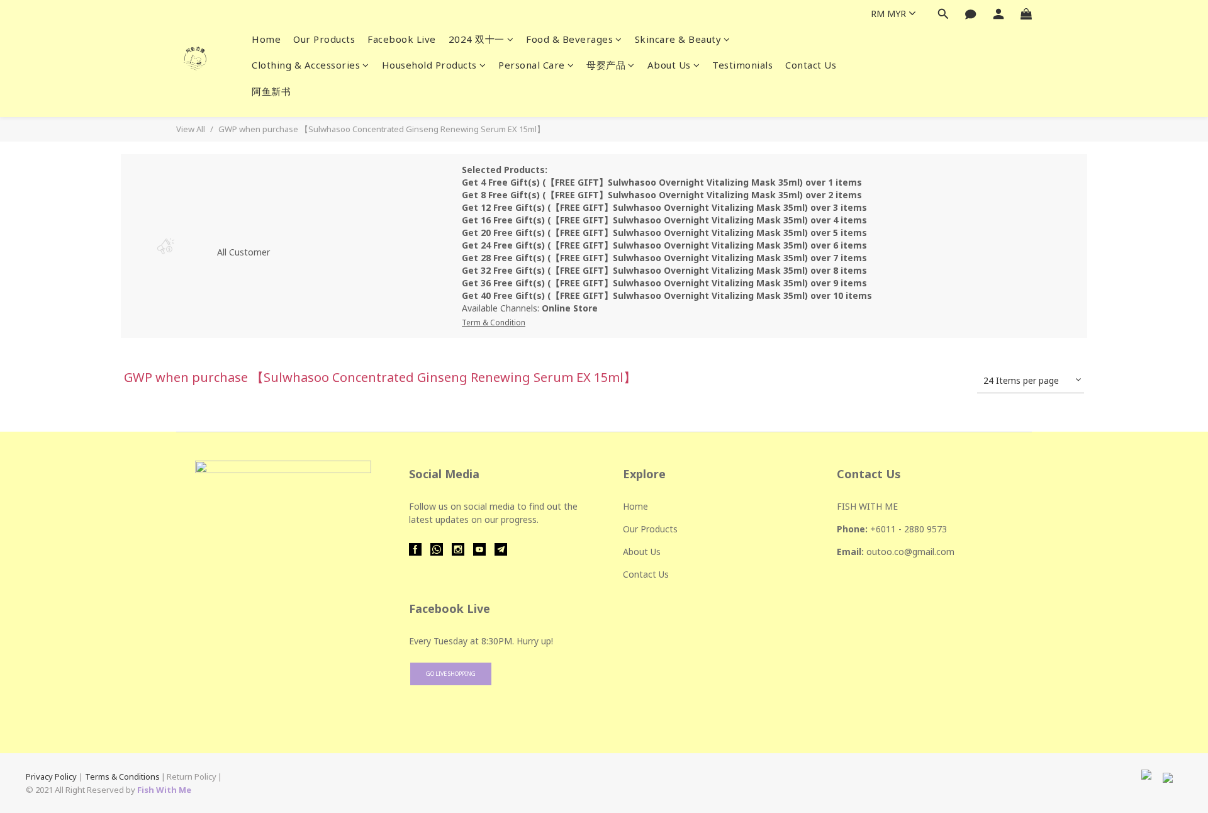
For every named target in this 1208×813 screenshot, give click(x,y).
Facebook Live (401, 39)
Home (266, 39)
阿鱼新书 (271, 91)
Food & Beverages (569, 39)
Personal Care (531, 65)
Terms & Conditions (122, 776)
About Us (669, 65)
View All (190, 129)
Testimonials (742, 65)
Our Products (324, 39)
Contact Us (810, 65)
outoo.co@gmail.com (910, 552)
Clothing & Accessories (306, 65)
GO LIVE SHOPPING (451, 674)
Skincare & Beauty (678, 39)
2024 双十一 (477, 39)
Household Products (429, 65)
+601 (880, 529)
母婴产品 (605, 65)
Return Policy (191, 776)
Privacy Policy (51, 776)
